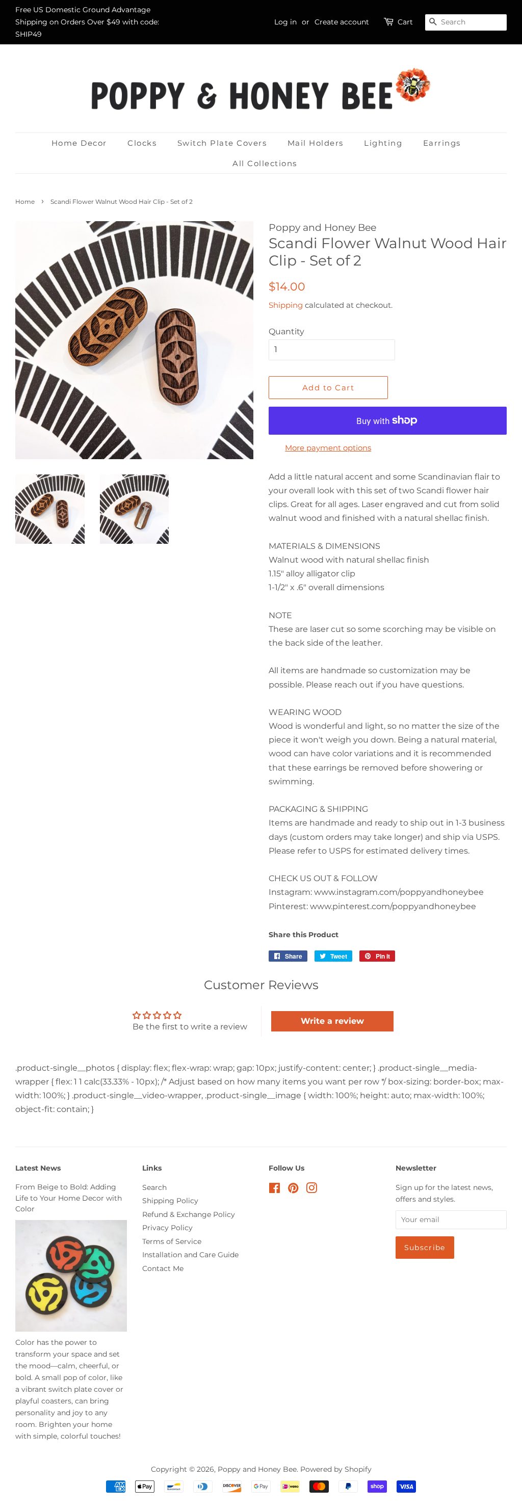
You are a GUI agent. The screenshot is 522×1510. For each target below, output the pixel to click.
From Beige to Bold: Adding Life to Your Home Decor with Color (68, 1198)
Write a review (332, 1021)
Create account (342, 22)
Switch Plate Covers (222, 143)
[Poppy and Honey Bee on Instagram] (311, 1190)
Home (25, 201)
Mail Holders (316, 143)
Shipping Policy (170, 1201)
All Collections (264, 163)
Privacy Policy (167, 1228)
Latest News (38, 1168)
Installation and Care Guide (190, 1255)
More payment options (328, 448)
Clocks (141, 143)
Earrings (442, 143)
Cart (405, 22)
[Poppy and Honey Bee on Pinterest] (293, 1190)
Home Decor (79, 143)
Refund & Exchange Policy (188, 1214)
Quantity (286, 331)
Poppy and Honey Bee (257, 1469)
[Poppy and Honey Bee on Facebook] (274, 1190)
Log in (285, 22)
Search (154, 1187)
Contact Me (163, 1268)
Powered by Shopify (336, 1469)
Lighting (383, 143)
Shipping (286, 305)
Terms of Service (171, 1241)
